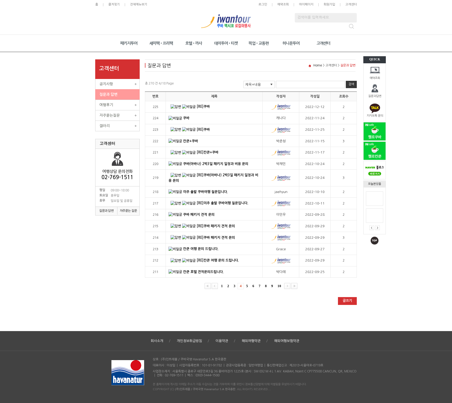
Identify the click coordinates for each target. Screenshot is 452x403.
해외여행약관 (251, 341)
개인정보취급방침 (189, 341)
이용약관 (222, 341)
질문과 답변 (108, 94)
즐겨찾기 (114, 4)
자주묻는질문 (109, 115)
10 (279, 286)
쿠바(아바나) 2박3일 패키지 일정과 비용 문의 (215, 164)
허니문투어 (291, 43)
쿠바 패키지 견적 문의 (198, 214)
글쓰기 (347, 300)
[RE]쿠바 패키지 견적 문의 (216, 226)
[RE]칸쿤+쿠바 (207, 152)
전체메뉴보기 (138, 4)
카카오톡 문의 (375, 115)
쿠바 (186, 118)
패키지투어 (128, 43)
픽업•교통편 (258, 43)
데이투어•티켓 (226, 43)
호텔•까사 (193, 43)
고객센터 (351, 4)
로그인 (262, 4)
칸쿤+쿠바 (190, 141)
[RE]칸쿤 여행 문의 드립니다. (218, 260)
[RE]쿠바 (203, 106)
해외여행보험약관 (286, 341)
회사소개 (157, 341)
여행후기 (106, 105)
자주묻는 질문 (128, 210)
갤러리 (104, 126)
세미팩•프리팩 (161, 43)
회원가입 (329, 4)
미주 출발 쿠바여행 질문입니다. (205, 192)
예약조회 (375, 78)
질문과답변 (374, 96)
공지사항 (106, 84)
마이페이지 (306, 4)
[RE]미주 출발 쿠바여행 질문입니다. (222, 203)
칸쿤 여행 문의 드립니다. (200, 249)
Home (317, 65)
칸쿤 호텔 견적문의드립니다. (203, 272)
